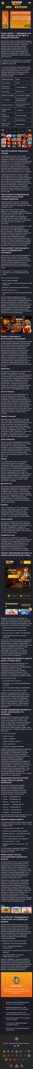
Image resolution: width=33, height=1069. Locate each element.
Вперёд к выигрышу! (16, 990)
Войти (8, 7)
